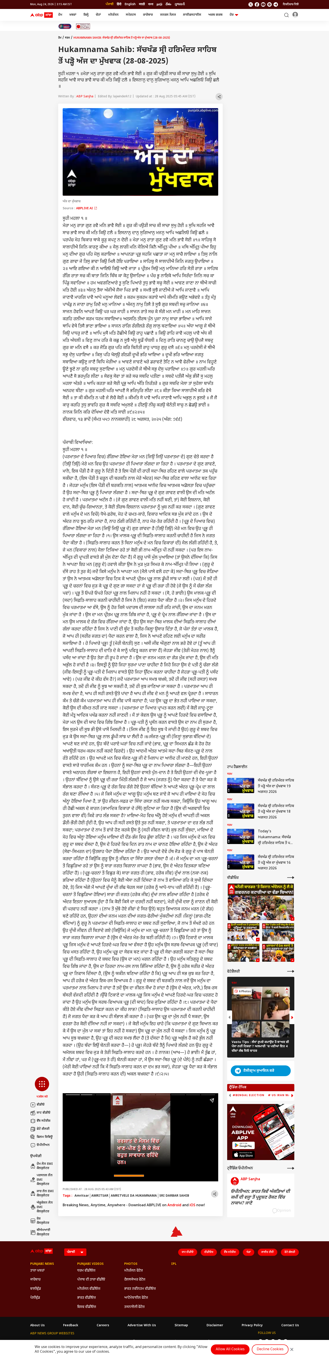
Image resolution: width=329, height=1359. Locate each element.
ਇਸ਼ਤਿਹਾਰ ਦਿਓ (291, 4)
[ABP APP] (243, 1145)
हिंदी (119, 4)
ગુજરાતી (180, 4)
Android (174, 1205)
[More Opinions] (290, 1168)
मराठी (142, 4)
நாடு (159, 4)
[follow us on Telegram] (275, 4)
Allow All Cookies (230, 1349)
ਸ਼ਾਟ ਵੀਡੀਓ (43, 1113)
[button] (42, 1088)
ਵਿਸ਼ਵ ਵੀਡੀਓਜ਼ (86, 1307)
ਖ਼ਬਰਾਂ (72, 15)
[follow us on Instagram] (269, 4)
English (130, 4)
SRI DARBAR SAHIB (174, 1196)
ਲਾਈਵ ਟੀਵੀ (267, 1252)
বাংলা (150, 4)
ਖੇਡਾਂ (248, 1252)
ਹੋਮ (60, 15)
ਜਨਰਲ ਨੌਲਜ (168, 15)
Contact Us (290, 1325)
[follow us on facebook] (257, 4)
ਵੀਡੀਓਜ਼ (208, 1252)
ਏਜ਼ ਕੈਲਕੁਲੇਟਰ (43, 1221)
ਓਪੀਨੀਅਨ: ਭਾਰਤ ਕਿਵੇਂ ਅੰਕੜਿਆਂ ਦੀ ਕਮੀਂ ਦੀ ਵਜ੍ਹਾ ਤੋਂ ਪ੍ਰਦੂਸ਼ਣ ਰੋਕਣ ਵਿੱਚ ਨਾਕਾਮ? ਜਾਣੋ (260, 1197)
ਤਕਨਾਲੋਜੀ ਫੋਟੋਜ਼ (134, 1307)
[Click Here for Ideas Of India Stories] (83, 26)
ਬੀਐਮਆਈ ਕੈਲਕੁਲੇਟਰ (43, 1232)
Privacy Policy (252, 1325)
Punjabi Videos (90, 1264)
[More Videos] (290, 877)
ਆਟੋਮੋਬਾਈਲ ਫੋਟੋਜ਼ (136, 1298)
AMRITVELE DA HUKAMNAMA (134, 1196)
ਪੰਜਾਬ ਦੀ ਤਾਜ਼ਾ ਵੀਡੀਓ (91, 1279)
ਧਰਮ (67, 38)
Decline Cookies (270, 1349)
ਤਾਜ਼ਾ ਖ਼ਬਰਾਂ (37, 1270)
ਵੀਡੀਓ (41, 1105)
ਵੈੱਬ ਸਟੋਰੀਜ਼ (43, 1121)
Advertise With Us (142, 1325)
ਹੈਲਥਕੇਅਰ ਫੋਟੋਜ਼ (134, 1279)
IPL (174, 1264)
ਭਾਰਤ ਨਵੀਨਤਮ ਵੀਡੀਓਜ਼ (140, 1289)
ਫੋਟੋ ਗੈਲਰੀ (43, 1129)
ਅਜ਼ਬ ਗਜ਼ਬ (215, 15)
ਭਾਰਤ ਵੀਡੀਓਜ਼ (86, 1298)
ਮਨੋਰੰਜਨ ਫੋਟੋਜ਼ (133, 1270)
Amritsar (82, 1196)
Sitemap (181, 1325)
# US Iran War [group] (280, 1095)
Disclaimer (215, 1325)
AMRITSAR (99, 1196)
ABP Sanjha (84, 96)
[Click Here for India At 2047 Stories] (65, 26)
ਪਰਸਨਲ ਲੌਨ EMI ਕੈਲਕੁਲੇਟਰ (45, 1179)
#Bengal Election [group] (248, 1095)
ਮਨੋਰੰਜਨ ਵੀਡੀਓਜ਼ (88, 1289)
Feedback (70, 1325)
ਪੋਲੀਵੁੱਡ (35, 1298)
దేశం (168, 4)
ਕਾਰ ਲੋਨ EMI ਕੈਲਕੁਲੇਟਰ (45, 1193)
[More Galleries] (290, 971)
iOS (192, 1205)
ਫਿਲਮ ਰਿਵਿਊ (45, 1137)
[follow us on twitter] (250, 4)
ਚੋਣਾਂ (98, 15)
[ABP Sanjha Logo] (41, 15)
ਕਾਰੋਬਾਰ (148, 15)
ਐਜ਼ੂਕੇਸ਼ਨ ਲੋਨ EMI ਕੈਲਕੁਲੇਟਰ (45, 1207)
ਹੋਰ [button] (232, 15)
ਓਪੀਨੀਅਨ (43, 1145)
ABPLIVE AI (85, 208)
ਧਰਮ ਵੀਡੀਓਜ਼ (86, 1270)
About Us (37, 1325)
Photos (130, 1264)
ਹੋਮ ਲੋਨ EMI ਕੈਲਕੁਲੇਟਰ (45, 1166)
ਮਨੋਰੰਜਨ (113, 15)
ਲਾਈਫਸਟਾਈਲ (192, 15)
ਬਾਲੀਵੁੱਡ (35, 1289)
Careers (103, 1325)
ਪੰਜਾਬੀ (109, 4)
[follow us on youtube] (263, 4)
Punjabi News (42, 1264)
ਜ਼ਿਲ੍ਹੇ (86, 15)
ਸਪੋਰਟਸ (131, 15)
